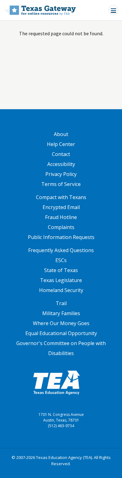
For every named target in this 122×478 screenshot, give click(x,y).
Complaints (61, 227)
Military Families (61, 313)
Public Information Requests (61, 237)
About (61, 134)
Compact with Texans (61, 197)
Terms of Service (61, 184)
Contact (61, 154)
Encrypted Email (61, 207)
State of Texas (61, 270)
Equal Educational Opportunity (61, 333)
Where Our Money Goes (61, 323)
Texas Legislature (61, 280)
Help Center (61, 144)
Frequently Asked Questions (61, 250)
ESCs (61, 260)
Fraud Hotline (61, 217)
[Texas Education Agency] (56, 382)
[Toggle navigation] (113, 10)
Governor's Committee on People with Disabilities (61, 348)
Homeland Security (61, 290)
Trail (61, 303)
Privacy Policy (61, 174)
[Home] (40, 10)
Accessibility (61, 164)
